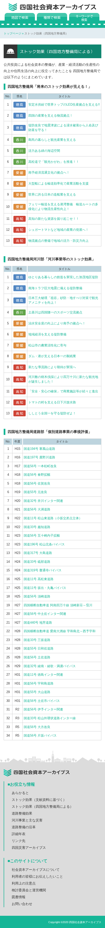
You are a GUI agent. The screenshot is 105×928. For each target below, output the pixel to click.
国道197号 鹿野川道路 (39, 457)
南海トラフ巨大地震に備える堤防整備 (55, 288)
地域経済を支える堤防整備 (47, 334)
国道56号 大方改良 (37, 727)
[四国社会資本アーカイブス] (58, 9)
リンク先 (18, 841)
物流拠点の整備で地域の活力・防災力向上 (58, 241)
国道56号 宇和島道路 (38, 683)
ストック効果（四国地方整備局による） (42, 806)
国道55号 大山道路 (37, 692)
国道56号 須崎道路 (37, 596)
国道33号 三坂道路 (37, 640)
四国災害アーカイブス (29, 848)
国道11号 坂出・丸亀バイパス (45, 588)
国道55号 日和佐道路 (38, 648)
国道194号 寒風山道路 (39, 449)
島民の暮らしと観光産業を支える (52, 140)
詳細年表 (18, 834)
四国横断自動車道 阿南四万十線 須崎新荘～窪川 (58, 605)
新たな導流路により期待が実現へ (52, 367)
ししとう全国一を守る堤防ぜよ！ (52, 413)
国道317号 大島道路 (38, 553)
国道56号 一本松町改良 (40, 466)
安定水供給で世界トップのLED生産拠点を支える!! (64, 104)
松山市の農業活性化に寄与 (47, 345)
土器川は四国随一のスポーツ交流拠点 (55, 312)
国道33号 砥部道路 (37, 561)
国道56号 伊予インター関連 (43, 709)
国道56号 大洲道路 (37, 509)
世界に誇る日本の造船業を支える (52, 194)
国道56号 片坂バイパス (40, 735)
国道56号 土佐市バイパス (42, 701)
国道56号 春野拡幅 (37, 474)
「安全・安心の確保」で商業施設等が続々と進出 (63, 391)
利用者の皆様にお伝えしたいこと (37, 876)
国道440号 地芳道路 (38, 622)
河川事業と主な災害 (27, 820)
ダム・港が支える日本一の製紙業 (52, 356)
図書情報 (18, 897)
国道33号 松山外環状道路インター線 (50, 718)
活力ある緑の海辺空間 (44, 151)
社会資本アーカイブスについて (36, 870)
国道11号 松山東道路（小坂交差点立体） (53, 518)
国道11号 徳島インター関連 (43, 674)
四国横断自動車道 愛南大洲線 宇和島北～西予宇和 (59, 631)
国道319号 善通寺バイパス (43, 570)
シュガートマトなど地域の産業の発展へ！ (58, 230)
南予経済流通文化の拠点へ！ (49, 172)
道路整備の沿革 (24, 827)
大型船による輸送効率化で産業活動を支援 (58, 183)
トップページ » (14, 33)
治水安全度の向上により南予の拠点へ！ (56, 323)
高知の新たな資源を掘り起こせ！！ (53, 219)
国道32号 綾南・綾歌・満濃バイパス (50, 666)
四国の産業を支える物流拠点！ (50, 115)
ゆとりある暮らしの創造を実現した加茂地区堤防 (63, 277)
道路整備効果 (22, 813)
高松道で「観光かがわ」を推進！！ (53, 162)
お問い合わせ (22, 904)
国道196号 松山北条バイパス (44, 544)
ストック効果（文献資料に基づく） (39, 800)
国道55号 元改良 (35, 492)
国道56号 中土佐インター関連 (45, 614)
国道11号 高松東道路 (38, 579)
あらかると (20, 793)
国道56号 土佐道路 (37, 657)
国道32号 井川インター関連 (43, 501)
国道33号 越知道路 (37, 527)
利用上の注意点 (24, 883)
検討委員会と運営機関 (29, 890)
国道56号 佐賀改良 (37, 483)
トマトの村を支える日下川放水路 (52, 402)
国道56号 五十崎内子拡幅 (42, 535)
